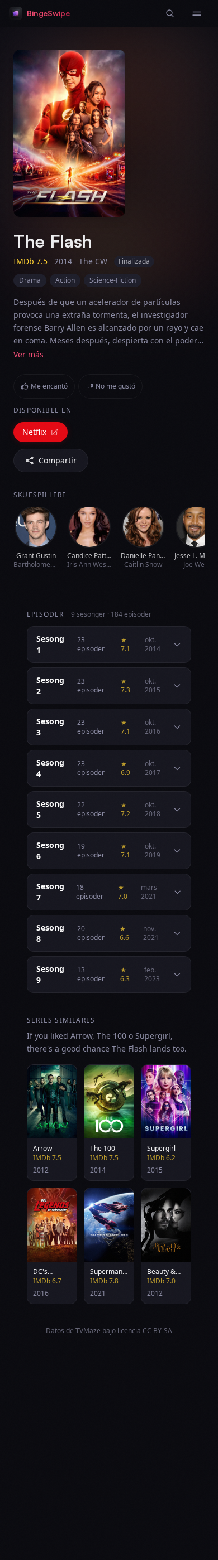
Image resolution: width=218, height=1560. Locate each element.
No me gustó (115, 386)
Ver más (28, 354)
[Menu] (196, 13)
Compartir (58, 460)
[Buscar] (170, 13)
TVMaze (88, 1330)
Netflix (34, 432)
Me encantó (49, 386)
